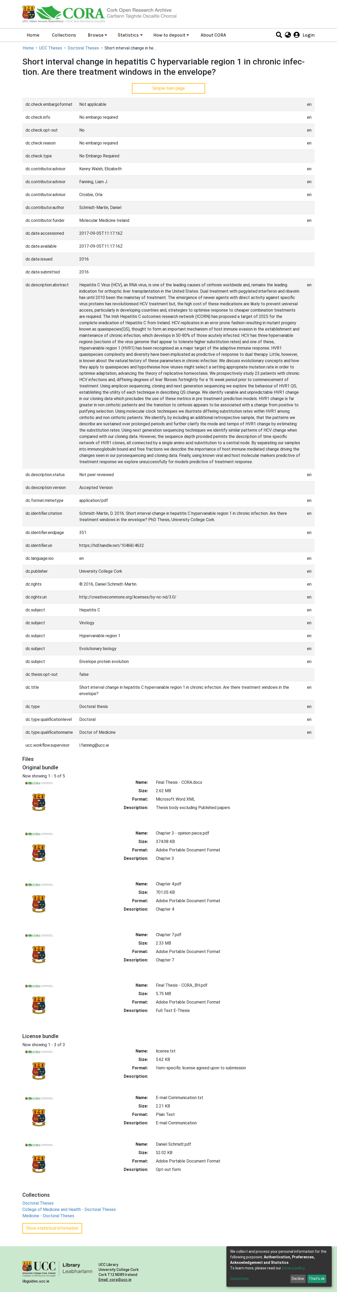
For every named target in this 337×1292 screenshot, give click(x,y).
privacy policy (293, 1268)
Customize (239, 1278)
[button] (288, 35)
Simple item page (168, 88)
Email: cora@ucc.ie (114, 1280)
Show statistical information (52, 1228)
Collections (64, 35)
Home (33, 35)
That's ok (317, 1278)
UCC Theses (50, 48)
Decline (298, 1278)
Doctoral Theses (83, 48)
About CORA (213, 35)
